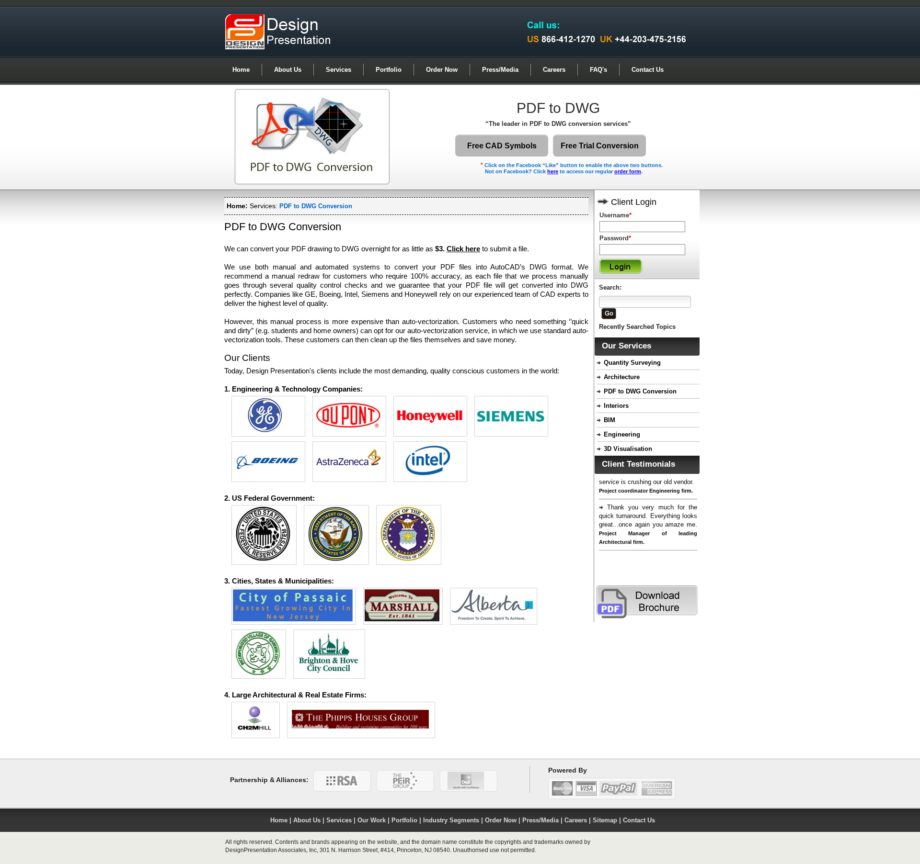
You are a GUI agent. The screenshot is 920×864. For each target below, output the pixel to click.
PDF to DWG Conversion (640, 391)
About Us (287, 69)
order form (627, 171)
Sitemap (605, 820)
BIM (609, 420)
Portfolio (389, 69)
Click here (463, 249)
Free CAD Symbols (502, 146)
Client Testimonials (638, 464)
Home (241, 69)
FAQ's (598, 69)
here (552, 171)
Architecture (622, 377)
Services (338, 69)
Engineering (622, 434)
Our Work (371, 820)
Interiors (616, 405)
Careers (554, 69)
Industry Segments (451, 820)
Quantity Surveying (632, 362)
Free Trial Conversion (600, 146)
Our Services (626, 345)
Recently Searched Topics (637, 326)
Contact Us (648, 69)
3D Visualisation (628, 448)
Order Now (442, 69)
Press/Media (500, 69)
